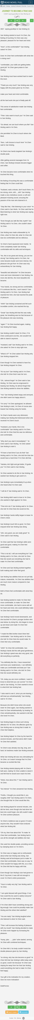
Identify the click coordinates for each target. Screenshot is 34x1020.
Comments (24, 1012)
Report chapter (12, 1012)
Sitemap (19, 1018)
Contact (11, 1018)
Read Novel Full (13, 2)
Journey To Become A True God (17, 10)
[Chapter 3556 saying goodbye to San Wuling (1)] (11, 20)
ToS (15, 1018)
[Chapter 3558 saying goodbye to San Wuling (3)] (22, 20)
